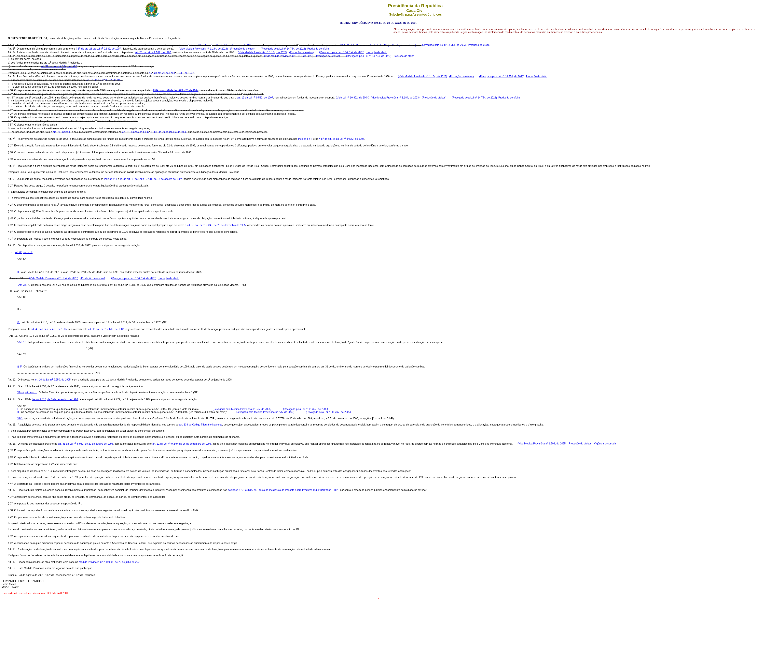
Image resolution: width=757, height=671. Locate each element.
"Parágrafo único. (27, 392)
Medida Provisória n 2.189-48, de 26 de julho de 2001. (110, 561)
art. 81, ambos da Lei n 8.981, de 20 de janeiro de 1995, (154, 131)
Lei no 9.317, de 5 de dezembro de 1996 (55, 399)
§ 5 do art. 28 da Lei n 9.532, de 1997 (341, 138)
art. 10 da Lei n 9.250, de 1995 (52, 379)
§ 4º (20, 366)
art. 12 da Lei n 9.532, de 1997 (255, 97)
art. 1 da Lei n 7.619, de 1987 (106, 329)
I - (18, 409)
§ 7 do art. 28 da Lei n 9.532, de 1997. (172, 72)
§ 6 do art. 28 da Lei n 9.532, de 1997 (98, 48)
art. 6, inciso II (24, 252)
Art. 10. (23, 342)
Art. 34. (23, 284)
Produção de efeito (478, 45)
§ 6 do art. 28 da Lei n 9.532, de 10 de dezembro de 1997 (218, 45)
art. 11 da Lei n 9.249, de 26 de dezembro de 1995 (181, 443)
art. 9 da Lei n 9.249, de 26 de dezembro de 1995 (216, 225)
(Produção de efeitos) (404, 45)
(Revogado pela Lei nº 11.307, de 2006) (305, 409)
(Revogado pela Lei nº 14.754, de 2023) (443, 45)
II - (19, 272)
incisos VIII (110, 178)
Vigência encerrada (605, 443)
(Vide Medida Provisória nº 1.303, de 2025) (541, 443)
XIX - (20, 418)
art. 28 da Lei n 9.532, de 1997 (153, 52)
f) (18, 322)
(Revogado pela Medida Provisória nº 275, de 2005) (242, 409)
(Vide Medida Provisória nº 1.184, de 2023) (364, 45)
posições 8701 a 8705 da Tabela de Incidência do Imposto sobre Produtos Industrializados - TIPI (283, 489)
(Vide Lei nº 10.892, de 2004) (352, 97)
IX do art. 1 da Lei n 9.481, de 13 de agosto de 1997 (151, 178)
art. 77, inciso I (61, 131)
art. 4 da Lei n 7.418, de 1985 (49, 329)
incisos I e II (305, 138)
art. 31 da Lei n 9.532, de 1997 (59, 66)
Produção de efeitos (580, 443)
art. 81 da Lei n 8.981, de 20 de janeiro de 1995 (85, 443)
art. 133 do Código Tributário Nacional (200, 424)
